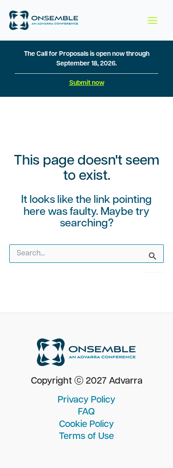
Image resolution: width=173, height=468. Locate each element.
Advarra (126, 381)
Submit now (86, 83)
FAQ (86, 412)
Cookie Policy (86, 424)
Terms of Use (86, 436)
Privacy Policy (86, 400)
